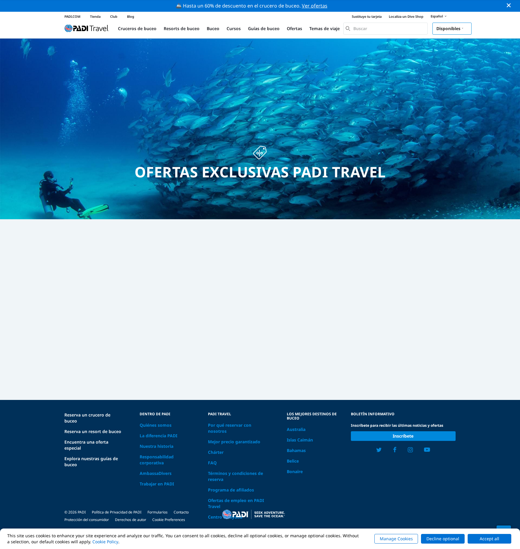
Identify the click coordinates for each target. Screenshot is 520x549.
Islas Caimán (300, 440)
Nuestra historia (156, 446)
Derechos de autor (130, 519)
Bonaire (295, 471)
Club (113, 16)
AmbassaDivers (156, 473)
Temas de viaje (324, 28)
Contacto (181, 512)
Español (437, 16)
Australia (296, 429)
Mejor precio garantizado (234, 442)
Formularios (157, 512)
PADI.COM (72, 16)
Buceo (213, 28)
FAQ (212, 463)
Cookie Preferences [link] (168, 519)
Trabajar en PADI (157, 484)
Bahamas (296, 450)
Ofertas (294, 28)
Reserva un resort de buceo (92, 431)
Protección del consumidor (86, 519)
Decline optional (442, 538)
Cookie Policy (105, 541)
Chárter (216, 452)
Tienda (95, 16)
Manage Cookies (396, 538)
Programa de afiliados (231, 490)
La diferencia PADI (158, 435)
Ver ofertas (314, 5)
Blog (130, 16)
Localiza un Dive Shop (406, 16)
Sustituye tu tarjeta (367, 16)
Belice (293, 461)
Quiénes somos (156, 425)
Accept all (489, 538)
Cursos (234, 28)
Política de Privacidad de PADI (116, 512)
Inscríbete (403, 436)
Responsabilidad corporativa (157, 460)
